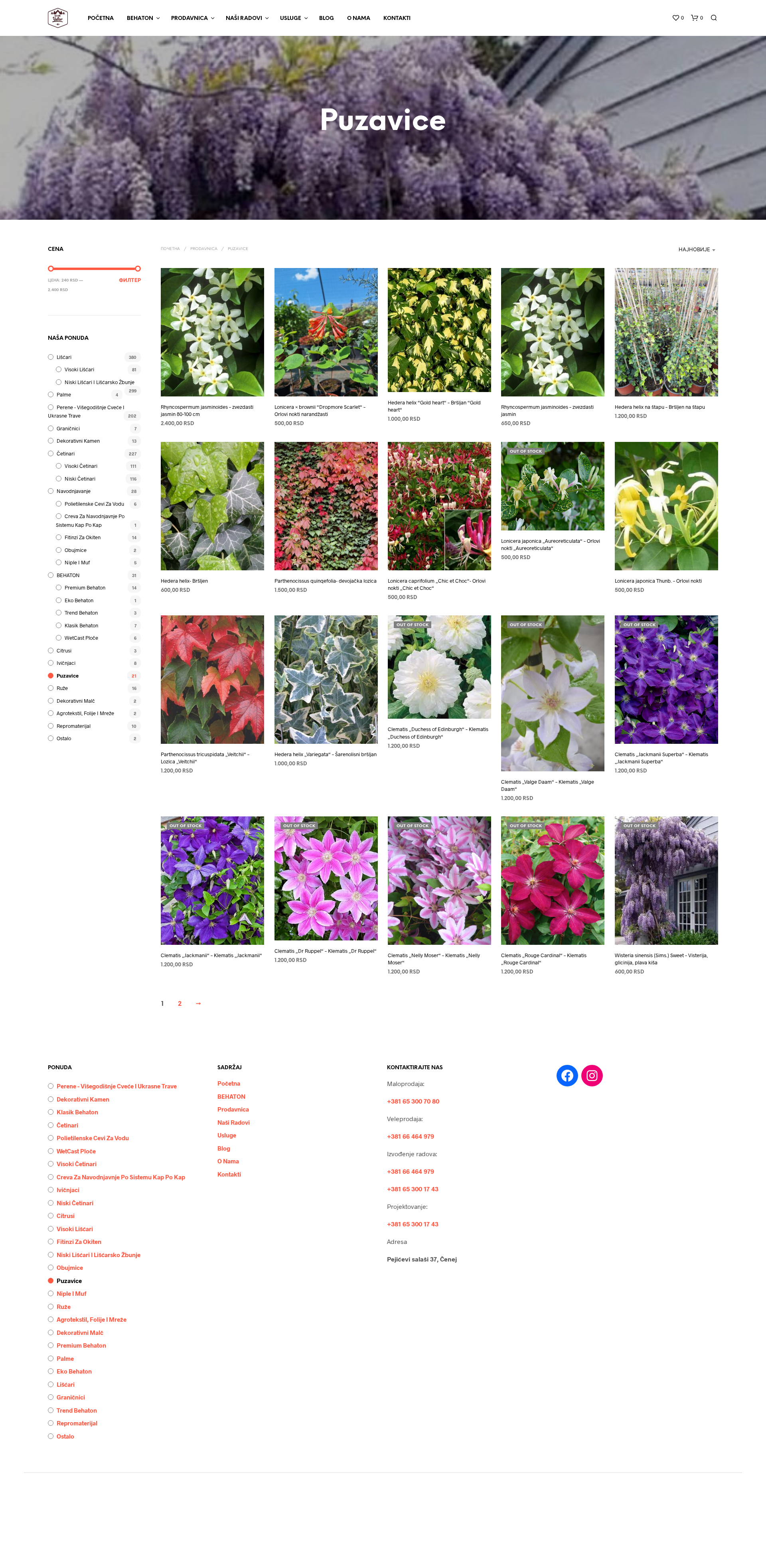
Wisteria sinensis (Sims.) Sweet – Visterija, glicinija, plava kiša (661, 959)
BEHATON (140, 18)
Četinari (66, 453)
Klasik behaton (81, 625)
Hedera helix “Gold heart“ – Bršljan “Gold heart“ (434, 406)
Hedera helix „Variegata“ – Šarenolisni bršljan (325, 754)
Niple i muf (77, 562)
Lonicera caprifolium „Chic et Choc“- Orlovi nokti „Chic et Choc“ (437, 584)
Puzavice (68, 675)
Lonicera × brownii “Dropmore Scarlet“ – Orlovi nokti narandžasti (319, 410)
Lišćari (64, 357)
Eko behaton (79, 600)
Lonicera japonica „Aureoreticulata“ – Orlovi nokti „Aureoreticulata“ (550, 544)
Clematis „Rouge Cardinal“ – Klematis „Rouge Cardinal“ (543, 959)
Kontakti (397, 18)
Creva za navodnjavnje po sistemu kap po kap (121, 1177)
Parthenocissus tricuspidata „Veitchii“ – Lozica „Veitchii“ (205, 758)
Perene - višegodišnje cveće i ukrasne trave (117, 1086)
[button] (678, 18)
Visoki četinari (81, 466)
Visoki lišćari (79, 369)
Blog (326, 18)
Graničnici (68, 428)
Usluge (290, 18)
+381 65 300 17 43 (412, 1188)
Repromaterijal (74, 726)
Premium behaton (85, 587)
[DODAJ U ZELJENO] (212, 384)
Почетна (170, 249)
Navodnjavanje (74, 491)
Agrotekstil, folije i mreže (85, 713)
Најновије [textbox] (694, 249)
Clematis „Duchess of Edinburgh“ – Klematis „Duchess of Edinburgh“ (438, 732)
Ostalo (64, 738)
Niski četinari (80, 478)
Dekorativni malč (76, 701)
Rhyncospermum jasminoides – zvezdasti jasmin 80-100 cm (207, 410)
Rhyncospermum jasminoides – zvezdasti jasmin (547, 410)
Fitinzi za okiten (83, 537)
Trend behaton (81, 612)
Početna (101, 18)
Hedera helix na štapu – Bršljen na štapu (660, 407)
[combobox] (662, 250)
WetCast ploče (81, 638)
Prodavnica (189, 18)
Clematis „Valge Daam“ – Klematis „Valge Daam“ (547, 785)
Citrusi (64, 650)
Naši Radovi (244, 18)
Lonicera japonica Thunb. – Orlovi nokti (658, 580)
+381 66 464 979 (410, 1136)
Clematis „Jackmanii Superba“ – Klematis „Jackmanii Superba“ (661, 758)
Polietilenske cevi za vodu (94, 504)
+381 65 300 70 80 (413, 1101)
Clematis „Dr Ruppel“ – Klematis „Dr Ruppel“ (325, 951)
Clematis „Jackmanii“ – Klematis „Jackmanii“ (211, 955)
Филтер (130, 280)
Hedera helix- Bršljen (184, 580)
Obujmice (76, 550)
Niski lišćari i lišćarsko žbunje (99, 382)
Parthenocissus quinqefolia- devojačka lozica (325, 580)
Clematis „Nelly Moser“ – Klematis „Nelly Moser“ (434, 959)
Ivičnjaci (66, 663)
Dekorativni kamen (78, 441)
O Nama (358, 18)
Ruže (62, 688)
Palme (64, 394)
